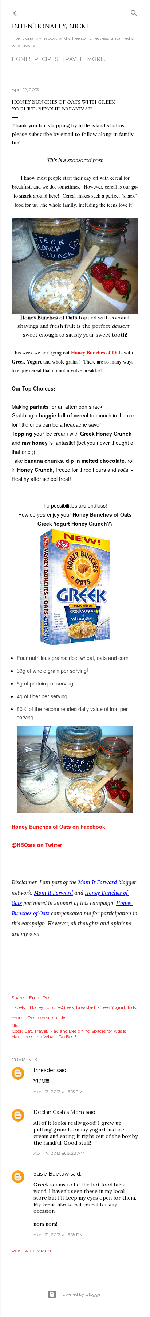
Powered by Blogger (80, 1294)
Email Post (40, 997)
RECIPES (46, 59)
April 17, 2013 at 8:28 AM (58, 1153)
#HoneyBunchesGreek (50, 1007)
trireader (44, 1070)
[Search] (134, 11)
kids (132, 1007)
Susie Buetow (51, 1173)
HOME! (21, 59)
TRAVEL (72, 59)
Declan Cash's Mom (58, 1112)
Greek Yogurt (112, 1007)
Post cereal (39, 1017)
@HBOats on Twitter (37, 844)
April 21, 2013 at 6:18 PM (58, 1234)
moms (18, 1017)
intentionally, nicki (50, 26)
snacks (59, 1017)
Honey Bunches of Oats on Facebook (58, 826)
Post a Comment (33, 1251)
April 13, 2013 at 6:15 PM (58, 1091)
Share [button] (18, 997)
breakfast (86, 1007)
